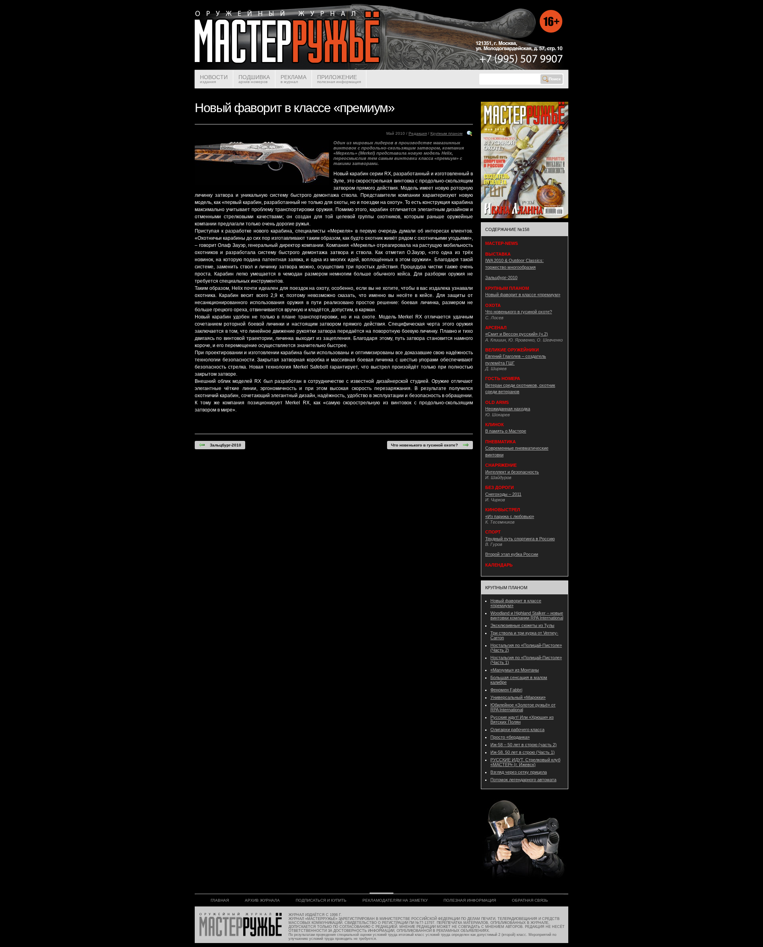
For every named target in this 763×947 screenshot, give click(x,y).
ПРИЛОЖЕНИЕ (339, 79)
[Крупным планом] (470, 135)
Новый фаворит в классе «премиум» (522, 294)
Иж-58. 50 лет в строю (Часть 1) (522, 752)
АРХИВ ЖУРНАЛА (262, 900)
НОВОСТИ (214, 79)
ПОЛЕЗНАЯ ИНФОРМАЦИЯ (469, 900)
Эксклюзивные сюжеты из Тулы (522, 625)
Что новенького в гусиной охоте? (427, 445)
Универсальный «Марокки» (518, 697)
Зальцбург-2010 (223, 445)
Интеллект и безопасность (512, 472)
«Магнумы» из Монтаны (514, 670)
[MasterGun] (381, 68)
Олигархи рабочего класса (517, 729)
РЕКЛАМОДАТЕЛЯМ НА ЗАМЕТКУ (395, 900)
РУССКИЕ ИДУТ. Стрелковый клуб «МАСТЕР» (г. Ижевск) (525, 762)
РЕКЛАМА (293, 79)
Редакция (418, 133)
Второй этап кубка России (511, 554)
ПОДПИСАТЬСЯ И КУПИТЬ (321, 900)
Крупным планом (446, 133)
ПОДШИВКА (254, 79)
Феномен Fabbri (506, 689)
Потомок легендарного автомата (523, 779)
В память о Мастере (505, 431)
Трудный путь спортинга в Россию (520, 538)
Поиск (555, 79)
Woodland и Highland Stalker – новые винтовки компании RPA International (526, 615)
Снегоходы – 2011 (503, 494)
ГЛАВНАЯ (220, 900)
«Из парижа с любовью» (509, 516)
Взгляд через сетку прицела (518, 772)
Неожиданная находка (507, 408)
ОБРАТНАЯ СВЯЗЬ (530, 900)
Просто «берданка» (510, 737)
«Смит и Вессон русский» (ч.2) (516, 334)
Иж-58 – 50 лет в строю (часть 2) (523, 744)
